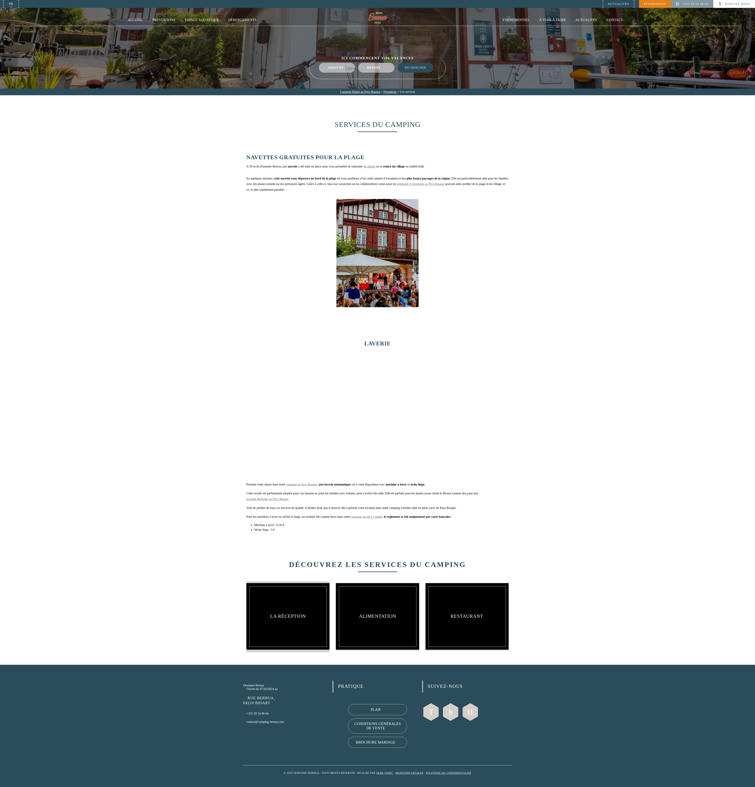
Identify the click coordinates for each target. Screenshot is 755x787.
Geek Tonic (384, 773)
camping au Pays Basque (301, 484)
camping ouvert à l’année (366, 516)
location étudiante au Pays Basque (267, 499)
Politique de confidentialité (448, 773)
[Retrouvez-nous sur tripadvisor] (470, 712)
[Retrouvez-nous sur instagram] (451, 712)
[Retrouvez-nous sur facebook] (431, 712)
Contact (615, 20)
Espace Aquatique (202, 20)
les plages (369, 166)
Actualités (618, 4)
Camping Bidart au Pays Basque (360, 91)
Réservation (655, 4)
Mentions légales (410, 773)
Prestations (390, 91)
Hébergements (242, 20)
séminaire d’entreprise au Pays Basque (420, 184)
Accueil (135, 20)
